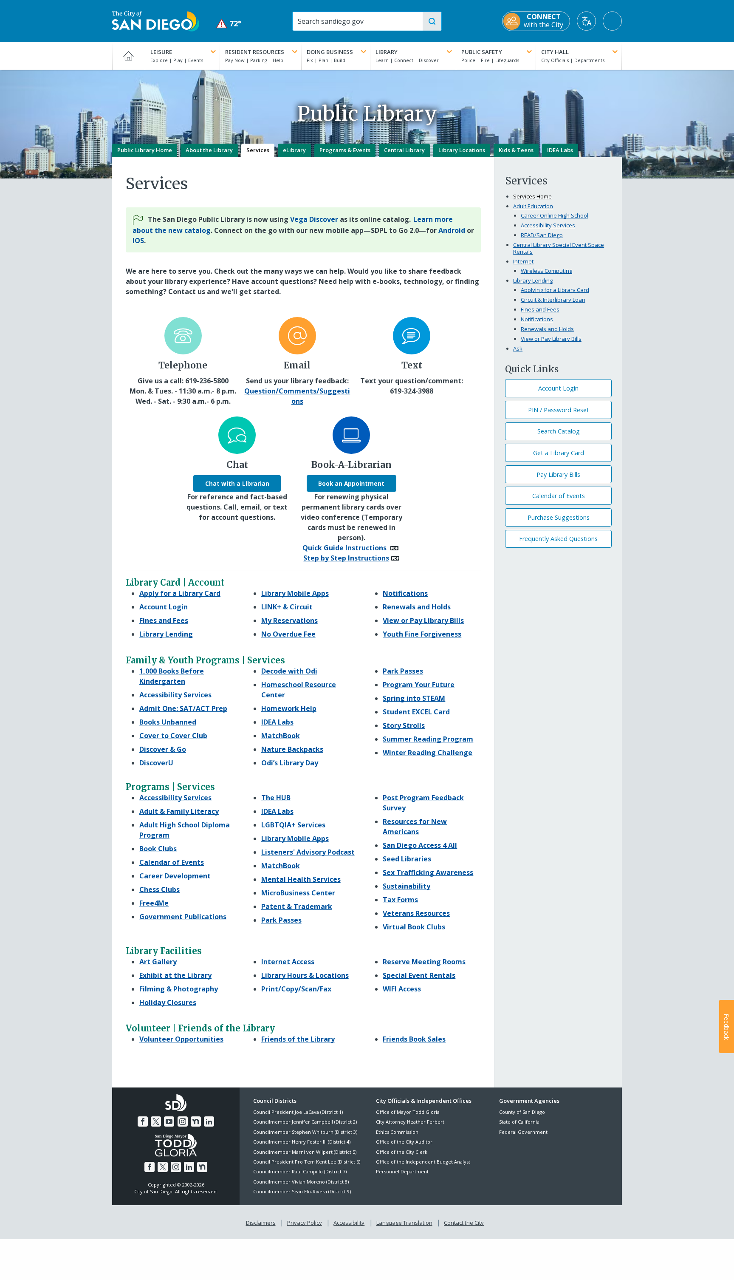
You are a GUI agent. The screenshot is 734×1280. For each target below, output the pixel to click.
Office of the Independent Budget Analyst (423, 1161)
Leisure (161, 52)
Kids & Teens (516, 150)
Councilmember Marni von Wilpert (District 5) (304, 1152)
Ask (517, 348)
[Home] (128, 55)
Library (386, 52)
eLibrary (294, 150)
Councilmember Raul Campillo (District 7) (300, 1171)
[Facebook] (143, 1121)
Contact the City (464, 1222)
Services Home (532, 196)
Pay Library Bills (558, 474)
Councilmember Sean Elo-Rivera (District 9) (302, 1191)
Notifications (537, 319)
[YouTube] (169, 1121)
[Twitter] (156, 1121)
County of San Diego (522, 1112)
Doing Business (330, 52)
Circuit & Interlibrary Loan (553, 299)
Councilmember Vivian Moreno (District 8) (301, 1181)
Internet (523, 261)
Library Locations (461, 150)
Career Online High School (554, 215)
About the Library (209, 150)
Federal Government (523, 1132)
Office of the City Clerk (401, 1152)
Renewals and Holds (547, 329)
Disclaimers (261, 1222)
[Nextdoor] (196, 1121)
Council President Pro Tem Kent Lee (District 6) (306, 1161)
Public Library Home (144, 150)
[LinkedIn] (209, 1121)
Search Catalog (558, 431)
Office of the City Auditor (404, 1141)
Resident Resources (254, 52)
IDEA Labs (560, 150)
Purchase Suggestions (559, 517)
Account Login (558, 388)
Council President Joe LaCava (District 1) (298, 1112)
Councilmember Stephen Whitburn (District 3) (305, 1132)
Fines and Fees (540, 309)
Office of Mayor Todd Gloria (408, 1112)
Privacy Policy (304, 1222)
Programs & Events (344, 150)
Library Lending (533, 280)
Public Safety (481, 52)
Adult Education (533, 206)
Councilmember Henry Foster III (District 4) (301, 1141)
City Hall (555, 52)
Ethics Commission (397, 1132)
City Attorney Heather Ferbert (410, 1122)
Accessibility (348, 1222)
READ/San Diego (542, 235)
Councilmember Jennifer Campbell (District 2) (305, 1122)
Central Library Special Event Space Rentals (558, 248)
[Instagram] (183, 1121)
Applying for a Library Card (555, 290)
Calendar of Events (558, 496)
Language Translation (404, 1222)
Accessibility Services (548, 225)
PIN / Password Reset (558, 410)
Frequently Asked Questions (558, 539)
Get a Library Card (558, 453)
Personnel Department (402, 1171)
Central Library (404, 150)
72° (228, 23)
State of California (519, 1122)
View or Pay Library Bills (551, 339)
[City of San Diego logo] (155, 20)
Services (257, 150)
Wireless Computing (546, 271)
